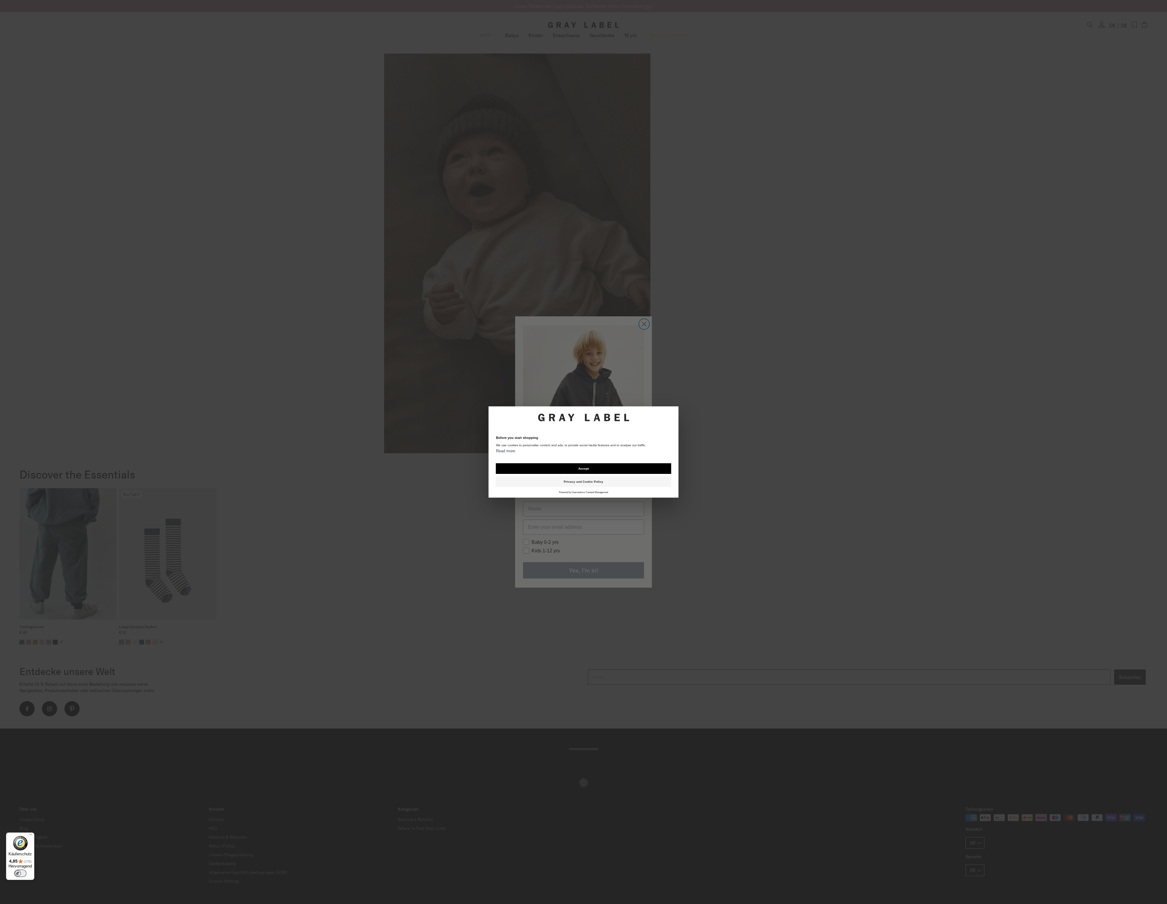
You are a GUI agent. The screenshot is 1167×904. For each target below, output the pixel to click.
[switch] (20, 873)
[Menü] (30, 836)
